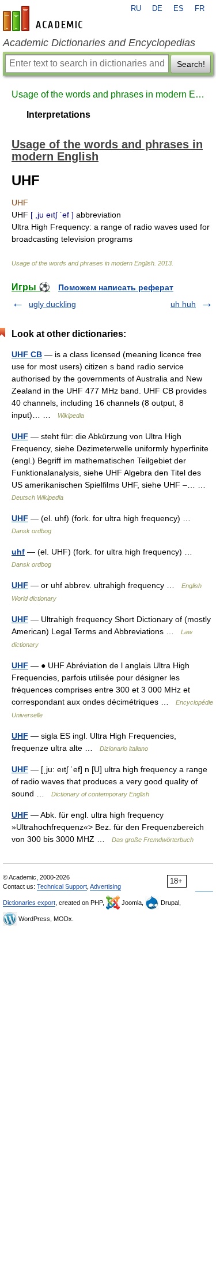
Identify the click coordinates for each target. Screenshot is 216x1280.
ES (178, 9)
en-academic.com (44, 18)
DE (157, 9)
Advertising (105, 886)
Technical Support (62, 886)
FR (199, 9)
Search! (191, 64)
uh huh (183, 304)
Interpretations (58, 114)
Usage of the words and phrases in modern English (108, 94)
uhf (18, 551)
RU (136, 9)
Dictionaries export (29, 902)
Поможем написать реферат (115, 287)
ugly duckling (52, 304)
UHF (20, 436)
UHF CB (27, 354)
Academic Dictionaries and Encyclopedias (99, 42)
